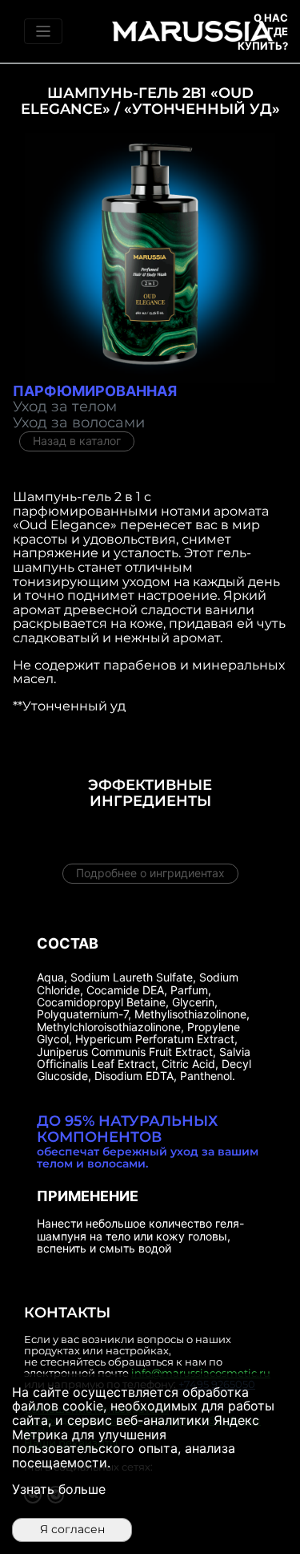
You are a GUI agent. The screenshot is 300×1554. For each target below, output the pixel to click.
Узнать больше (59, 1489)
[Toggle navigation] (43, 31)
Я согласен (72, 1529)
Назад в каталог (77, 440)
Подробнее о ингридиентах (150, 873)
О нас (271, 17)
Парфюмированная (95, 390)
